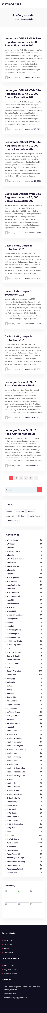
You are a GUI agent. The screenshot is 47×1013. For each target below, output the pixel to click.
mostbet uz (11, 783)
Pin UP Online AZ (13, 820)
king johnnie (12, 708)
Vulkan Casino (12, 850)
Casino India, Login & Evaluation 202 (18, 247)
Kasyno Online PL (13, 704)
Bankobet (10, 622)
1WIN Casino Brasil (13, 551)
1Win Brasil (10, 544)
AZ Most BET (11, 611)
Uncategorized (12, 843)
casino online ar (13, 660)
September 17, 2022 (32, 417)
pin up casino (12, 813)
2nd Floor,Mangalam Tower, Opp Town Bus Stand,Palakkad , (22, 988)
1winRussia (11, 570)
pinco (9, 831)
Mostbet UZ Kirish (13, 790)
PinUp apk (10, 835)
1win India (10, 555)
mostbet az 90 (12, 734)
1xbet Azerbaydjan (14, 585)
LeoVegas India (12, 716)
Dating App (11, 678)
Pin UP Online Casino (15, 824)
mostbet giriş (12, 753)
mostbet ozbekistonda (16, 772)
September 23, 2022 (33, 77)
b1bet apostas (12, 619)
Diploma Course (10, 973)
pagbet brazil (12, 805)
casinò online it (13, 663)
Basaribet (10, 626)
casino (9, 648)
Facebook (8, 940)
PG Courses (9, 965)
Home (16, 19)
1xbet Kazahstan (13, 604)
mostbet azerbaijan (14, 742)
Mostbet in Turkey (14, 757)
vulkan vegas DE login (15, 858)
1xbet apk (10, 574)
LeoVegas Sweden (14, 723)
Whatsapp (8, 952)
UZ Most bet (11, 846)
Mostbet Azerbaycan (15, 746)
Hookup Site (11, 697)
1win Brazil (10, 548)
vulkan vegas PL (12, 521)
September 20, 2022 (33, 278)
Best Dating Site (13, 633)
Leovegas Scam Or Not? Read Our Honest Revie (20, 383)
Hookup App (11, 693)
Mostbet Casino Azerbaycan (18, 749)
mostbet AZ (10, 516)
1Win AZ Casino (12, 540)
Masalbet (10, 727)
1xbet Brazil (11, 589)
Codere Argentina (14, 671)
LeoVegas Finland (13, 712)
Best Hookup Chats (14, 641)
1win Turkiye (11, 562)
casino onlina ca (13, 656)
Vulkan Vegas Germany (16, 861)
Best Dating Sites (13, 637)
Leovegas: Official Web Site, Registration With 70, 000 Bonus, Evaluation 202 (23, 42)
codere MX (20, 511)
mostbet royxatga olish (16, 775)
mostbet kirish (12, 764)
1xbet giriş (10, 600)
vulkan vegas (35, 516)
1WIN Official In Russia (15, 559)
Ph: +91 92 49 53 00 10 (13, 994)
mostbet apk (12, 731)
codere (9, 511)
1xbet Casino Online (14, 596)
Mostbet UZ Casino (14, 787)
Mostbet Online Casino (16, 768)
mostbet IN (22, 516)
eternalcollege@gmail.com (15, 997)
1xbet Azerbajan (13, 581)
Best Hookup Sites (14, 645)
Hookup (10, 690)
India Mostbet (12, 701)
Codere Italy (11, 675)
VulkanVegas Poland (15, 869)
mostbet (31, 511)
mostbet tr (11, 779)
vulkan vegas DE (13, 854)
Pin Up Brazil (11, 809)
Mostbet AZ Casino (14, 738)
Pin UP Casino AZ (13, 817)
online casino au (13, 798)
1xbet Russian (12, 607)
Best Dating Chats (14, 630)
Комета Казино (12, 873)
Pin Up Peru (11, 828)
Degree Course (10, 969)
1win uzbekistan (13, 566)
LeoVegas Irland (13, 719)
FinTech (10, 686)
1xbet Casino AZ (13, 592)
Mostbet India (12, 760)
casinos (10, 667)
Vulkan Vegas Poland (15, 865)
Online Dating (12, 802)
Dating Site (11, 682)
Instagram (8, 944)
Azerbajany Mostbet (14, 615)
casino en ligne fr (14, 652)
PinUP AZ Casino (13, 839)
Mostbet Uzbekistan (14, 794)
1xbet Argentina (13, 577)
